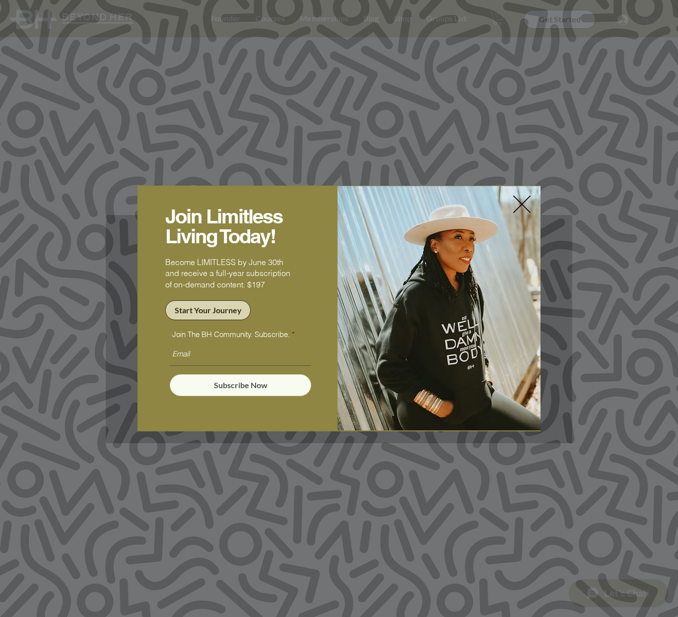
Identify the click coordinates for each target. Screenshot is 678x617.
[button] (522, 204)
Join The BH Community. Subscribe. (231, 334)
